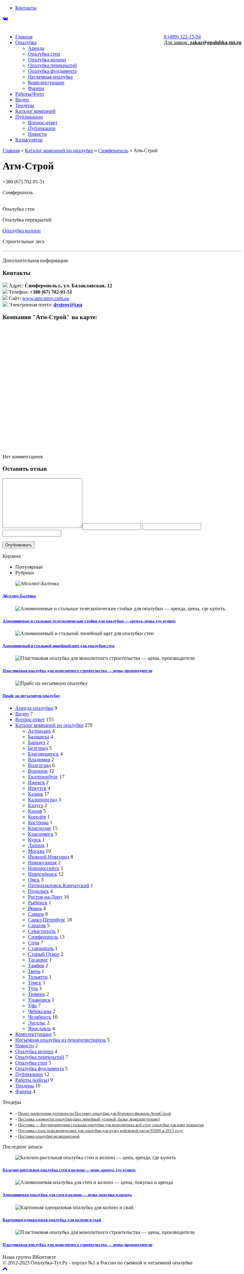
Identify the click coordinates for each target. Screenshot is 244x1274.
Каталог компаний (35, 111)
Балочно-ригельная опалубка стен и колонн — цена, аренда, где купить (69, 1170)
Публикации (29, 117)
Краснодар (39, 828)
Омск (34, 879)
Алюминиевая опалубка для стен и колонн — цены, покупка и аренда (67, 1194)
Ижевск (36, 782)
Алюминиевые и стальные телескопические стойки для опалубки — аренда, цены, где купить (89, 621)
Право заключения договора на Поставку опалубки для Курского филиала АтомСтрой (94, 1113)
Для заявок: (202, 42)
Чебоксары (39, 1011)
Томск (34, 982)
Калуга (35, 805)
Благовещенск (43, 754)
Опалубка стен (44, 54)
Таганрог (38, 959)
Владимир (39, 759)
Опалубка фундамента (52, 71)
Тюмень (36, 994)
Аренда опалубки (34, 708)
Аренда (36, 48)
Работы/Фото (29, 94)
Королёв (37, 816)
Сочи (33, 942)
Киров (35, 811)
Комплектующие (46, 82)
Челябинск (39, 1017)
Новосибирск (42, 874)
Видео (22, 99)
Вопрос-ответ (43, 122)
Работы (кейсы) (32, 1080)
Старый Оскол (43, 954)
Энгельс (37, 1022)
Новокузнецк (42, 862)
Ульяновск (39, 1000)
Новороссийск (43, 868)
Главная (23, 36)
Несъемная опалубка (50, 76)
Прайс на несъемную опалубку (31, 695)
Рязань (35, 908)
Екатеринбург (43, 776)
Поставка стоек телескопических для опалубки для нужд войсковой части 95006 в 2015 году (100, 1130)
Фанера (36, 88)
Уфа (32, 1005)
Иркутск (37, 788)
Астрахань (39, 731)
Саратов (37, 925)
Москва (36, 851)
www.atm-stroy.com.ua (45, 298)
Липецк (36, 845)
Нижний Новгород (48, 857)
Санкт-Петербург (46, 919)
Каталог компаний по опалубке (59, 150)
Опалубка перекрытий (52, 65)
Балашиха (38, 736)
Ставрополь (41, 948)
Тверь (34, 971)
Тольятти (38, 977)
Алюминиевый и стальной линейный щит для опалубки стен (58, 645)
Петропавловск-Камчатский (58, 885)
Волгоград (39, 765)
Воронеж (38, 771)
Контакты (26, 7)
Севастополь (42, 931)
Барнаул (36, 742)
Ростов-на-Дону (45, 897)
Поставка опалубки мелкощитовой (48, 1136)
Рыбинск (37, 902)
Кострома (38, 822)
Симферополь (113, 150)
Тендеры (24, 105)
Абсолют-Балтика (19, 595)
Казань (35, 794)
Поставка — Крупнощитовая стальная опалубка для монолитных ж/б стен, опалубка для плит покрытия (111, 1124)
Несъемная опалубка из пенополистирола (60, 1040)
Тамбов (36, 965)
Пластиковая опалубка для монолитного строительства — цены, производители (77, 670)
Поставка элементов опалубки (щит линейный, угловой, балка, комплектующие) (89, 1119)
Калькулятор (29, 139)
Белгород (38, 748)
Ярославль (39, 1028)
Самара (36, 914)
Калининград (42, 799)
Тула (33, 988)
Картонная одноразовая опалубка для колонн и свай (52, 1219)
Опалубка (26, 42)
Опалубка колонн (47, 59)
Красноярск (40, 834)
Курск (34, 839)
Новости (37, 134)
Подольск (38, 891)
